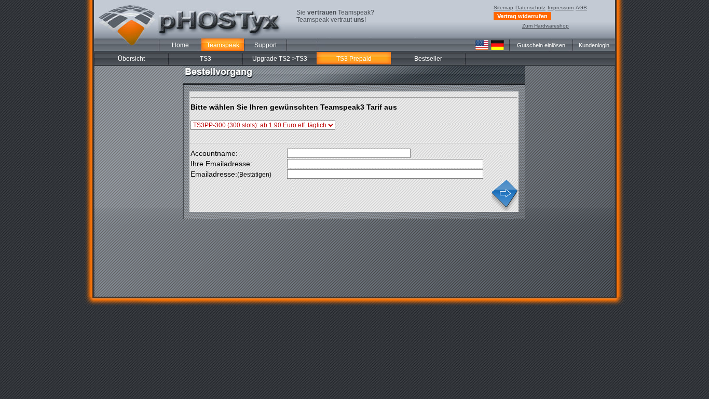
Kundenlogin (594, 45)
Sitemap (503, 7)
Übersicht (131, 58)
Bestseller (428, 58)
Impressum (561, 7)
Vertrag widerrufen (522, 16)
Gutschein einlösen (541, 45)
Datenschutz (530, 7)
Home (180, 45)
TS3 (205, 58)
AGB (581, 7)
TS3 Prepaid (354, 58)
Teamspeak (223, 45)
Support (265, 45)
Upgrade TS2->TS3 (279, 58)
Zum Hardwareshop (545, 26)
